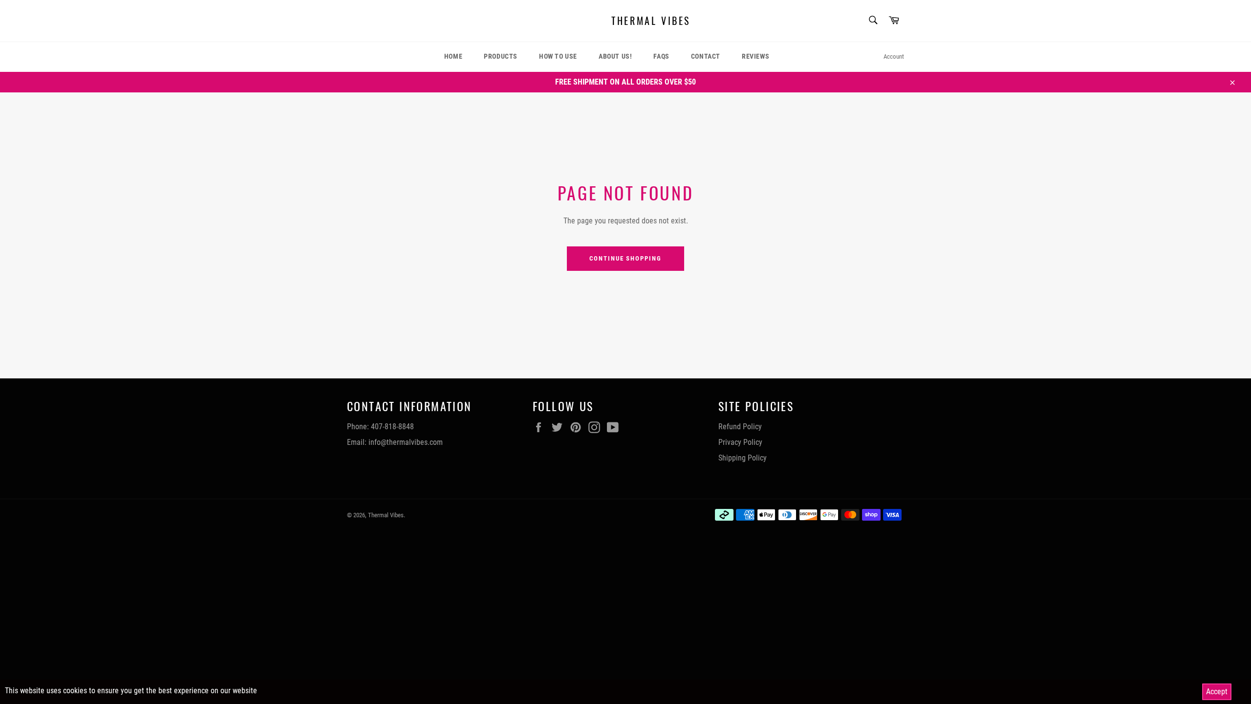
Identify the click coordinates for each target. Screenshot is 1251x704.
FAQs (661, 56)
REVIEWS (755, 56)
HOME (453, 56)
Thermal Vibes (650, 21)
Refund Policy (740, 426)
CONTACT (705, 56)
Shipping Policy (742, 457)
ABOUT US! (615, 56)
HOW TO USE (558, 56)
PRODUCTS (501, 56)
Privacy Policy (740, 442)
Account (894, 56)
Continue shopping (625, 258)
